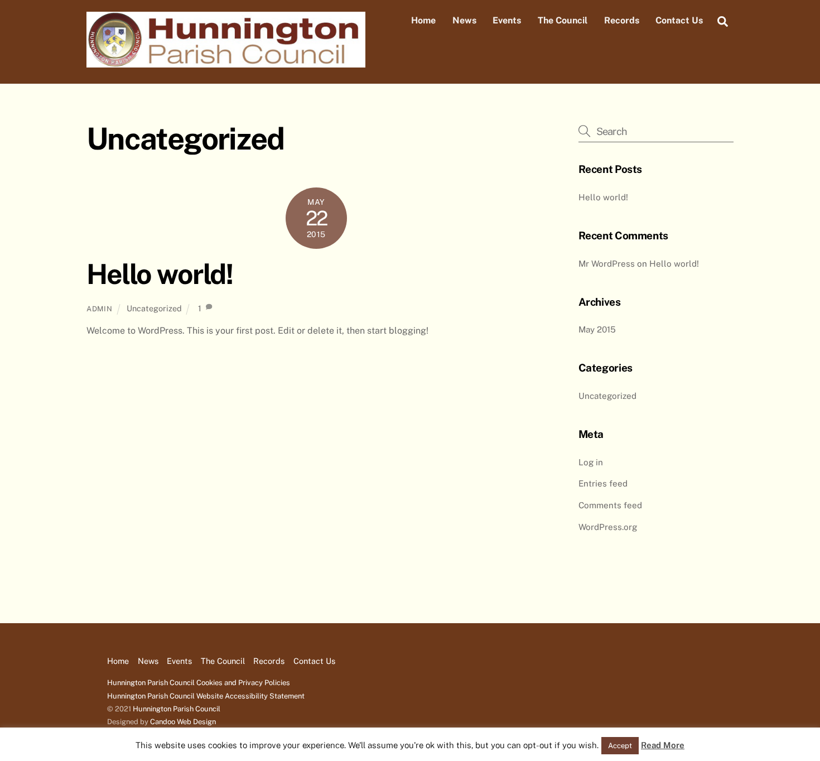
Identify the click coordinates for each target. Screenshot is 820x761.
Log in (590, 462)
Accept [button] (620, 745)
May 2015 (597, 329)
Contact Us (679, 20)
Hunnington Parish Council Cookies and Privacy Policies (198, 682)
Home (423, 20)
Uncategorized (154, 308)
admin (99, 309)
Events (507, 20)
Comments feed (610, 505)
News (464, 20)
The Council (562, 20)
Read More (662, 745)
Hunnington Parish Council (176, 709)
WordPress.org (607, 527)
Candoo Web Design (183, 721)
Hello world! (159, 274)
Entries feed (603, 483)
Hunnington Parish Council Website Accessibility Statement (206, 696)
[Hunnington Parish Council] (225, 62)
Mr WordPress (606, 263)
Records (621, 20)
